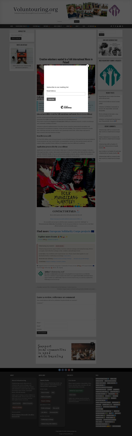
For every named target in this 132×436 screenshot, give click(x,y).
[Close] (87, 65)
